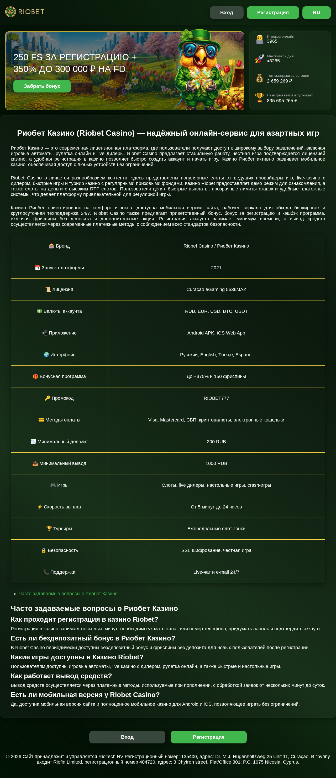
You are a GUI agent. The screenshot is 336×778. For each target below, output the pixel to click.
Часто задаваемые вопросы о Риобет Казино (68, 593)
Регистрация (273, 12)
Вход (226, 12)
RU (316, 12)
